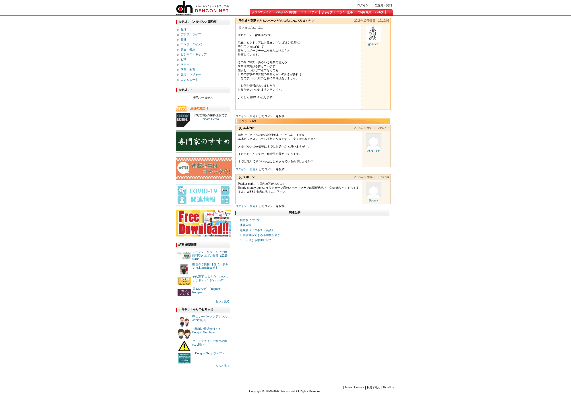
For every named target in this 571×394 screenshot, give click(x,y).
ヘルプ (379, 12)
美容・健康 (188, 49)
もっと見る (222, 301)
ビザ (183, 59)
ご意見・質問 (383, 5)
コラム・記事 (345, 12)
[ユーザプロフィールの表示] (373, 40)
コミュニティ (309, 12)
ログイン (363, 5)
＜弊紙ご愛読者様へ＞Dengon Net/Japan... (206, 330)
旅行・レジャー (191, 74)
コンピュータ (189, 79)
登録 (253, 116)
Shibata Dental (210, 119)
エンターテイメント (194, 44)
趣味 (183, 39)
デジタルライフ (191, 34)
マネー (185, 64)
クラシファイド (261, 12)
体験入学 (245, 225)
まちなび (327, 12)
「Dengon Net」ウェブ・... (210, 353)
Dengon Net (287, 391)
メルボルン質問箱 (286, 12)
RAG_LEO (373, 151)
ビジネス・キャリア (194, 54)
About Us (388, 387)
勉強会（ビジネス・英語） (257, 230)
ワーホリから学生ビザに (256, 240)
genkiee (373, 44)
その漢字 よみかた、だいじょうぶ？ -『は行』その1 (210, 278)
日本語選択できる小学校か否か (260, 235)
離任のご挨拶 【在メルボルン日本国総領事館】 (210, 266)
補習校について (250, 220)
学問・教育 (188, 69)
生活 (183, 29)
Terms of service (354, 387)
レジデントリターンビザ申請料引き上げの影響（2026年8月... (210, 255)
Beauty (373, 200)
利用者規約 (373, 387)
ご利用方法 (364, 12)
